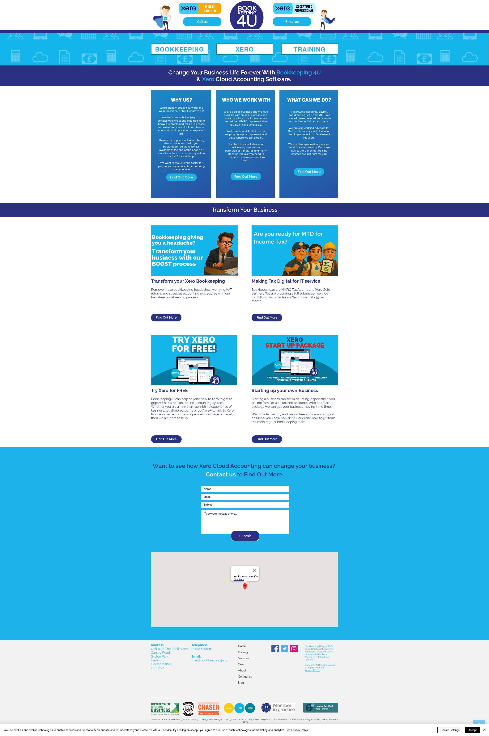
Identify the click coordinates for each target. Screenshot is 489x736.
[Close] (484, 730)
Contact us (245, 677)
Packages (244, 652)
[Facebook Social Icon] (275, 648)
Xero (241, 664)
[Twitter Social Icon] (284, 648)
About (242, 670)
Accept (472, 730)
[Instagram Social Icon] (294, 648)
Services (243, 658)
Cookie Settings (450, 730)
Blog (241, 683)
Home (242, 646)
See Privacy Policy (297, 730)
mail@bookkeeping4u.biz (210, 660)
